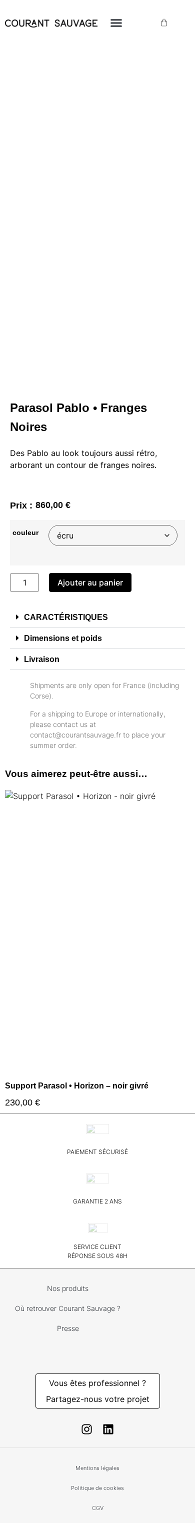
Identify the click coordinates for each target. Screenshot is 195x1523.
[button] (116, 22)
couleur (25, 532)
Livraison (42, 659)
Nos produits (67, 1288)
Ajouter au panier (90, 583)
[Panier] (164, 22)
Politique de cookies (97, 1488)
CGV (98, 1508)
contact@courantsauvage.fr (75, 734)
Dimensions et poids (63, 638)
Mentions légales (98, 1468)
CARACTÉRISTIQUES (66, 617)
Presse (68, 1328)
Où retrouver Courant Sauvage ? (67, 1308)
